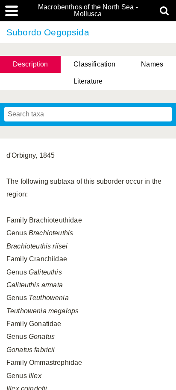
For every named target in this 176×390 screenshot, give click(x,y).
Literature (88, 81)
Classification (94, 64)
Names (152, 64)
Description (30, 64)
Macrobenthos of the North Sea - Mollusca (88, 10)
